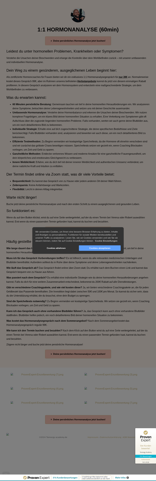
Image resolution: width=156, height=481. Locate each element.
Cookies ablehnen (56, 248)
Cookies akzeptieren (99, 248)
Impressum (93, 437)
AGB (125, 437)
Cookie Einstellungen (106, 241)
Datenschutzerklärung (110, 437)
